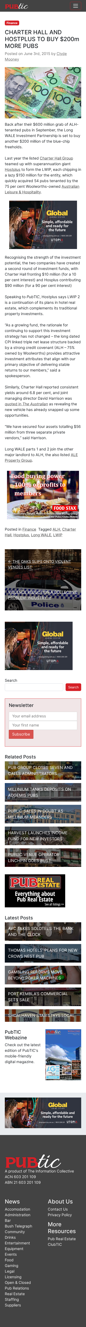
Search (11, 680)
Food (9, 1260)
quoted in (26, 404)
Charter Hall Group (56, 158)
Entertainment (17, 1243)
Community (15, 1231)
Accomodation (17, 1209)
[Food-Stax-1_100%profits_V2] (43, 494)
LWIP (57, 535)
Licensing (13, 1277)
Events (11, 1254)
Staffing (12, 1299)
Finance (12, 23)
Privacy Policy (60, 1215)
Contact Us (58, 1209)
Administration (17, 1215)
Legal (9, 1271)
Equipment (14, 1248)
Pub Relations (17, 1288)
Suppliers (13, 1305)
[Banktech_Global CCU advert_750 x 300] (43, 1112)
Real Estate (15, 1294)
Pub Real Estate (62, 1239)
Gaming (11, 1265)
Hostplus (12, 169)
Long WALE (41, 535)
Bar (8, 1220)
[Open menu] (75, 6)
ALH (56, 529)
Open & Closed (18, 1282)
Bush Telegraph (18, 1226)
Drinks (10, 1237)
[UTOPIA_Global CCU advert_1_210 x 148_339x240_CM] (43, 224)
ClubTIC (55, 1244)
